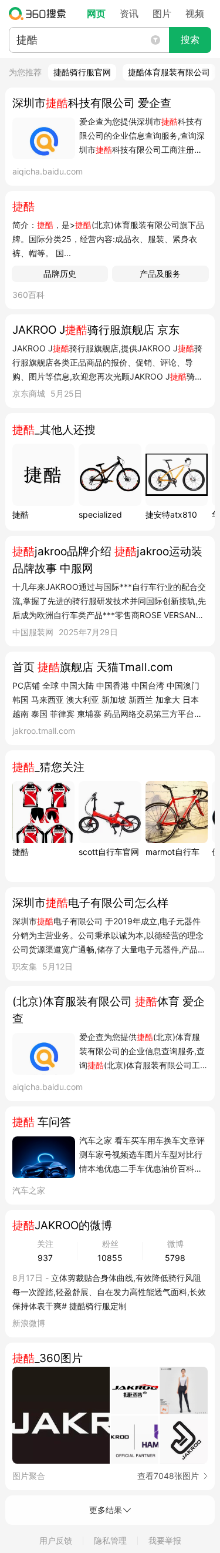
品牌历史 (59, 274)
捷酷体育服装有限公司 (169, 72)
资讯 (129, 13)
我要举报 (164, 1540)
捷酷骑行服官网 (82, 72)
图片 (162, 13)
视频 (194, 13)
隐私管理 (110, 1540)
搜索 (190, 40)
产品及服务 (160, 274)
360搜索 (40, 13)
